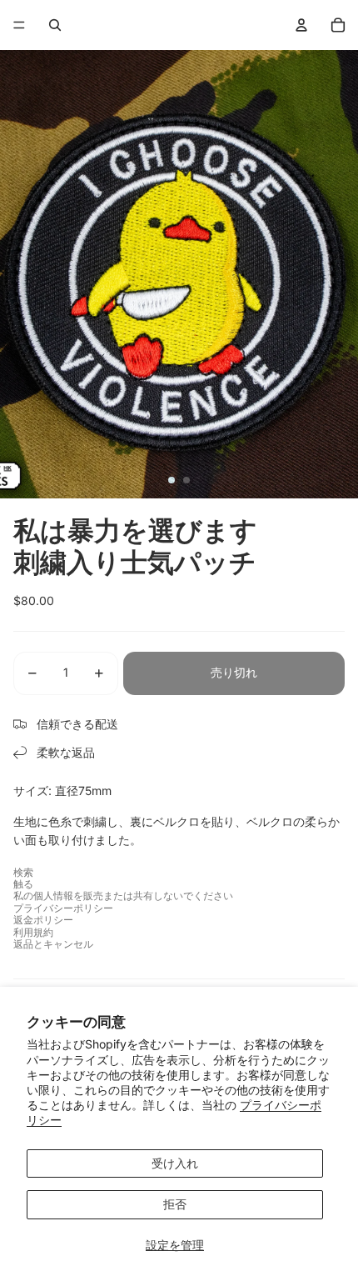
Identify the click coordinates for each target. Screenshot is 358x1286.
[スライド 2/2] (186, 480)
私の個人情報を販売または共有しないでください (123, 895)
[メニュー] (19, 25)
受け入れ (175, 1163)
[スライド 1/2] (171, 480)
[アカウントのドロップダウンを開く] (301, 25)
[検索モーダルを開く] (55, 25)
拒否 (174, 1204)
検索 (23, 872)
